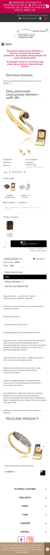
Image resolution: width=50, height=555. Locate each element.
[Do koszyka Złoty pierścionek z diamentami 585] (42, 472)
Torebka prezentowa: (11, 217)
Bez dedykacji (10, 202)
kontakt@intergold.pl (29, 18)
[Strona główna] (25, 34)
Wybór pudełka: (9, 178)
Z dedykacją (22, 202)
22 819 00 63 (43, 15)
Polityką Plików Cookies (19, 547)
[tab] (25, 277)
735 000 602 (30, 15)
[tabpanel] (25, 354)
